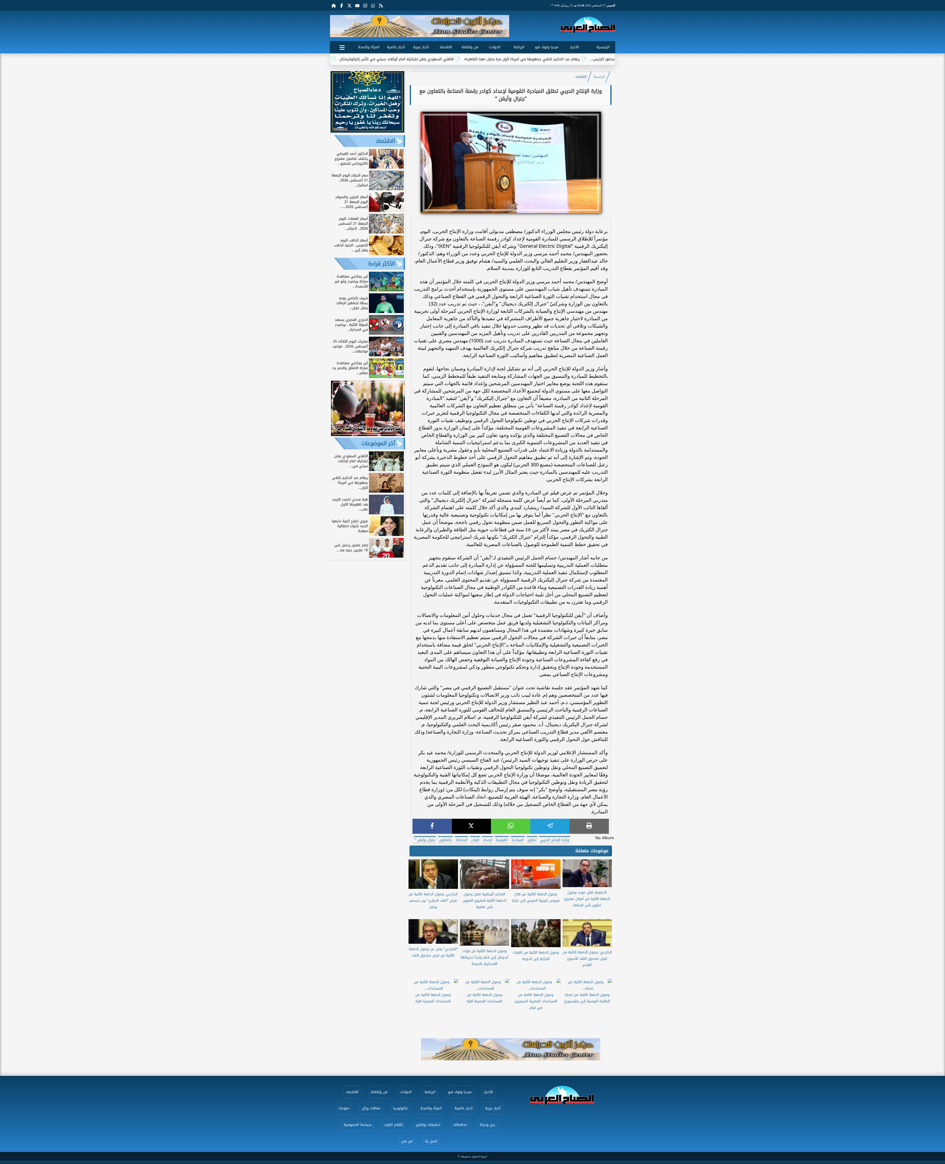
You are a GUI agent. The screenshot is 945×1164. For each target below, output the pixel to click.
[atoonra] (510, 1049)
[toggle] (342, 46)
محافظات (460, 1124)
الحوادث (494, 47)
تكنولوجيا (400, 1108)
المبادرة (518, 840)
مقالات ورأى (371, 1108)
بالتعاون (445, 840)
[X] (471, 826)
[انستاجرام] (365, 5)
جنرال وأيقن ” (425, 840)
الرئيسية (603, 47)
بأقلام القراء (393, 1124)
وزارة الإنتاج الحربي (554, 840)
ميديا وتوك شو (546, 47)
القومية (502, 840)
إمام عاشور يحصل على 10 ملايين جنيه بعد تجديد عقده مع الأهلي (355, 59)
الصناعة (461, 840)
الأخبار (574, 47)
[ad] (367, 131)
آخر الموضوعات (378, 443)
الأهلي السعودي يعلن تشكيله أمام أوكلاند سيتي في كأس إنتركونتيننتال (474, 59)
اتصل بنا (431, 1141)
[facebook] (432, 826)
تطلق (532, 840)
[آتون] (419, 26)
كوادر (475, 840)
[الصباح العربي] (588, 25)
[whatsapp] (510, 826)
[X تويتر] (349, 5)
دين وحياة (487, 1124)
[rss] (381, 5)
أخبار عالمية (396, 47)
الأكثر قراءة (381, 264)
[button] (335, 26)
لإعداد (487, 840)
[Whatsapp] (373, 5)
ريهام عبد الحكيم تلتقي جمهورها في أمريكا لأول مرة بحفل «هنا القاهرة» (599, 59)
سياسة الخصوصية (358, 1124)
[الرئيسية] (334, 5)
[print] (589, 826)
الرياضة (519, 47)
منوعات (343, 1108)
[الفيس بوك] (342, 5)
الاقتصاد (445, 47)
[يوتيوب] (357, 5)
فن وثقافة (470, 47)
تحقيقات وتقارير (428, 1124)
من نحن (406, 1141)
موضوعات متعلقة (591, 851)
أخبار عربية (421, 47)
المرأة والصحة (368, 47)
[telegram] (550, 826)
